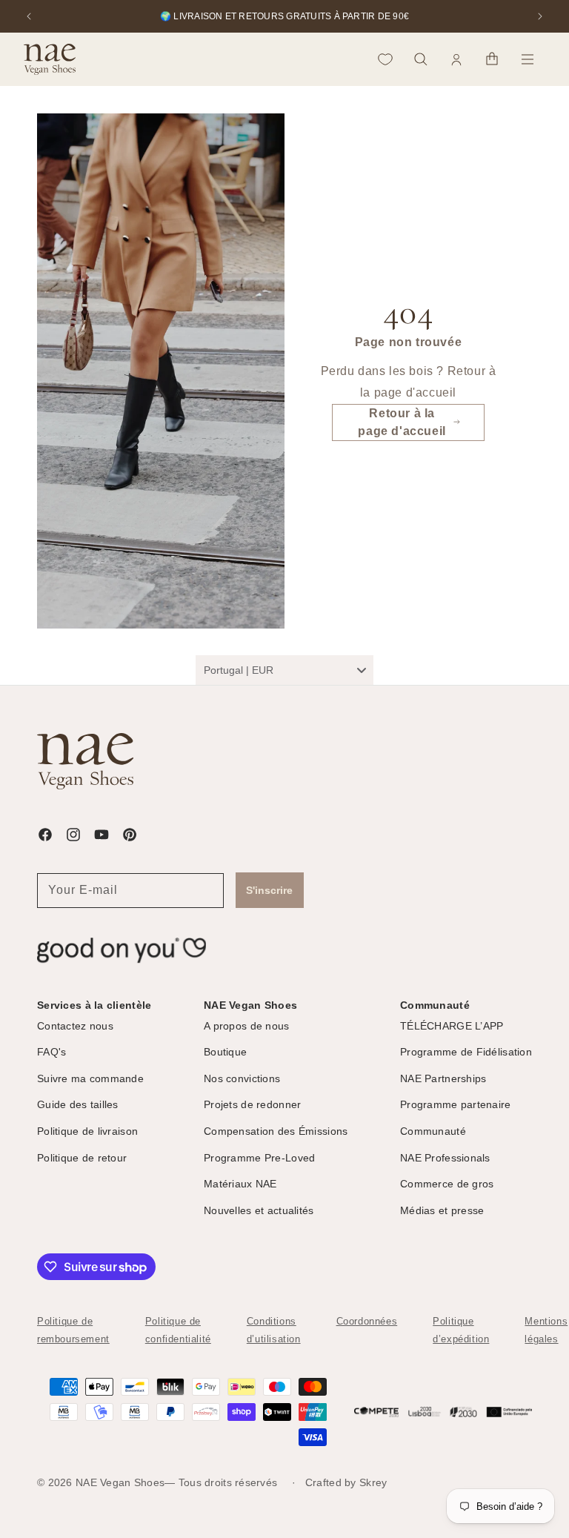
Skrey (373, 1482)
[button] (421, 59)
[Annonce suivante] (540, 16)
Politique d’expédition (461, 1330)
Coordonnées (367, 1321)
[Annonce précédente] (29, 16)
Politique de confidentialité (178, 1330)
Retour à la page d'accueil (401, 422)
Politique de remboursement (73, 1330)
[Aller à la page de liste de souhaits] (385, 59)
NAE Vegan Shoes (120, 1482)
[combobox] (284, 670)
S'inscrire (269, 890)
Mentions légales (546, 1330)
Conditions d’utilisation (274, 1330)
